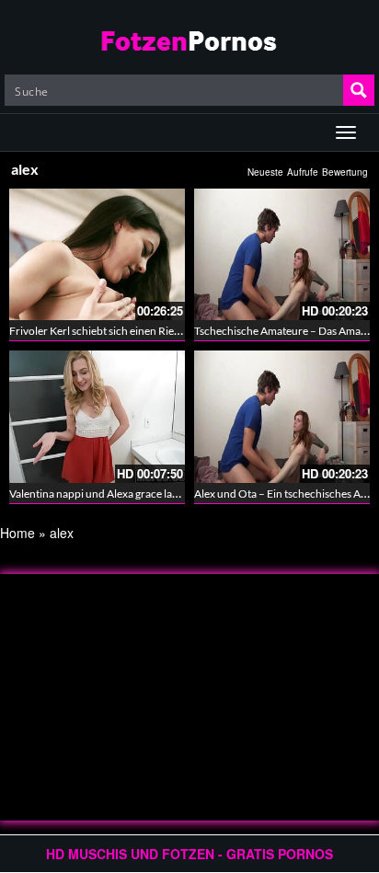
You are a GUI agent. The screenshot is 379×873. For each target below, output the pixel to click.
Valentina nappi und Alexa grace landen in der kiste (129, 493)
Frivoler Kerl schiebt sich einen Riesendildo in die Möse (140, 331)
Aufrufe (302, 172)
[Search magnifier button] (358, 90)
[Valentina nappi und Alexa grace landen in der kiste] (97, 416)
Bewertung (345, 172)
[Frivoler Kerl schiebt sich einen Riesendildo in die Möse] (97, 254)
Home (17, 532)
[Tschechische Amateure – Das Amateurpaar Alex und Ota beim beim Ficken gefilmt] (282, 254)
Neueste (265, 172)
